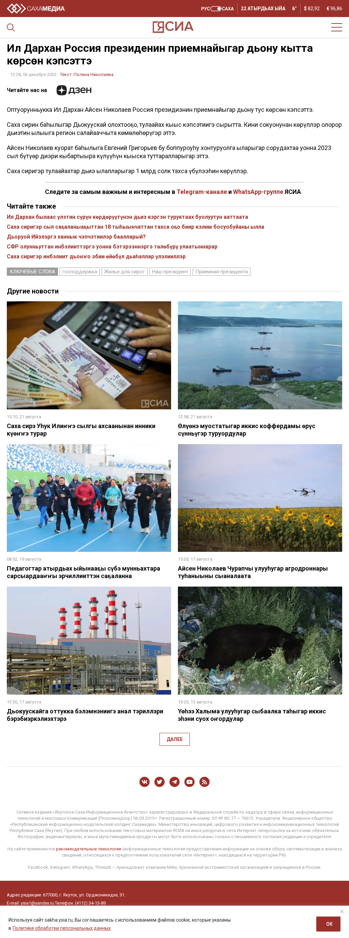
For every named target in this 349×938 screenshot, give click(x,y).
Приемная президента (221, 272)
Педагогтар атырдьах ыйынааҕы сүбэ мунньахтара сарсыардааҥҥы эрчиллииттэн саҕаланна (83, 572)
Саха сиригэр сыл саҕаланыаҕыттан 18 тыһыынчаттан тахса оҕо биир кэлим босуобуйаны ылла (135, 227)
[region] (174, 922)
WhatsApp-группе (258, 191)
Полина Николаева (93, 74)
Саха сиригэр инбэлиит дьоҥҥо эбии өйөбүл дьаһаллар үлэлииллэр (96, 256)
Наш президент (170, 272)
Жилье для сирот (124, 272)
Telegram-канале (202, 191)
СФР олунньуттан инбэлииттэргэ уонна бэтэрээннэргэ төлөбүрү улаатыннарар (112, 246)
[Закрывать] (342, 911)
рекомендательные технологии (88, 848)
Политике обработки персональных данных (62, 928)
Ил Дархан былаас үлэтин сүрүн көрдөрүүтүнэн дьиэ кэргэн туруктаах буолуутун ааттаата (127, 217)
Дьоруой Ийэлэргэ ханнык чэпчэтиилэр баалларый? (76, 236)
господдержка (79, 272)
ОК (329, 924)
